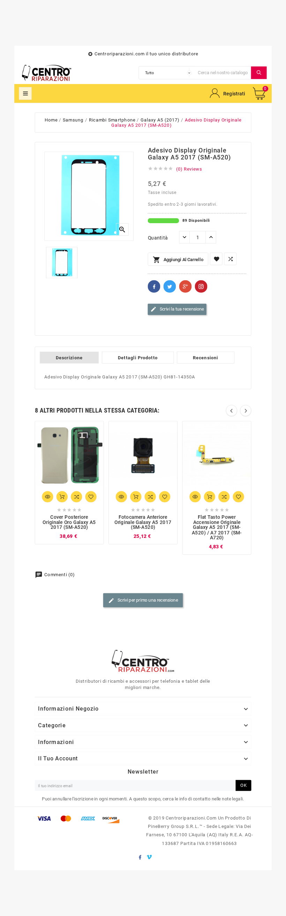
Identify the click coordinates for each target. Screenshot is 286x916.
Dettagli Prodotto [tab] (138, 357)
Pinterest (201, 286)
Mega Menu (25, 93)
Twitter (170, 286)
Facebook (154, 286)
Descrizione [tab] (69, 357)
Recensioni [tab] (205, 357)
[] (259, 72)
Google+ (185, 286)
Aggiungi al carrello (178, 260)
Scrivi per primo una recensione (143, 600)
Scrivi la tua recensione (177, 309)
